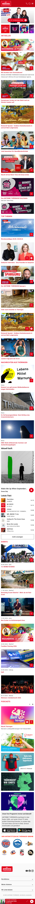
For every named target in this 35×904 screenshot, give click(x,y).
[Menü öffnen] (32, 3)
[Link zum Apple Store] (9, 830)
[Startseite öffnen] (6, 3)
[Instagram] (32, 871)
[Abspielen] (32, 901)
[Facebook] (30, 871)
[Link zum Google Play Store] (25, 830)
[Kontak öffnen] (27, 3)
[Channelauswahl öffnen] (29, 3)
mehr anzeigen (17, 537)
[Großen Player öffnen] (27, 901)
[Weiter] (33, 704)
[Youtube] (27, 871)
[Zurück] (30, 704)
